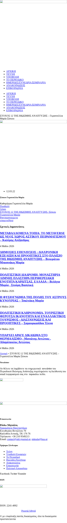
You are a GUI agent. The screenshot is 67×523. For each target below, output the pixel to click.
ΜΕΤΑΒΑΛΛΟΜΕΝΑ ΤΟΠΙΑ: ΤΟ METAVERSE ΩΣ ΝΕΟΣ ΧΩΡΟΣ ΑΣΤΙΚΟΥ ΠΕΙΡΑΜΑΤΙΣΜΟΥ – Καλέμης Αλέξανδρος (33, 236)
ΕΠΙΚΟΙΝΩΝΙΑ (14, 88)
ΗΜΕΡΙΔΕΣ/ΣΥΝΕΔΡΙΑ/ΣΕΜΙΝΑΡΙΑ (26, 82)
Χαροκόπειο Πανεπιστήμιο (13, 428)
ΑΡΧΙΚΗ (11, 71)
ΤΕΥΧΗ (10, 74)
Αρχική (3, 353)
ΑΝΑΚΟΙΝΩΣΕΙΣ (15, 85)
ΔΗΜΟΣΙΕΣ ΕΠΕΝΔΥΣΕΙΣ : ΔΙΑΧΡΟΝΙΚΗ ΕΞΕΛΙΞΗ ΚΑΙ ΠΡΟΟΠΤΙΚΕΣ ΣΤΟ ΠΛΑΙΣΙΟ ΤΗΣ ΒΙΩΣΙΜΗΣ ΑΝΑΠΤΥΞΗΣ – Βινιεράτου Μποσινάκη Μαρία (31, 257)
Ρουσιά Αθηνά (28, 511)
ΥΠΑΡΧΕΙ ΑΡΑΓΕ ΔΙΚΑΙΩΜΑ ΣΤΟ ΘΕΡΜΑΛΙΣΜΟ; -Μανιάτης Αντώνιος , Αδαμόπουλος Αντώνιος (25, 339)
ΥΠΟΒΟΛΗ (12, 77)
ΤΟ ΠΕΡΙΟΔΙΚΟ (15, 79)
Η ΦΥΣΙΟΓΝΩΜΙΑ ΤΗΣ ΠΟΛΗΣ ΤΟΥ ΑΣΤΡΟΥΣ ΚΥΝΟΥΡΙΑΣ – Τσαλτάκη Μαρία (33, 298)
